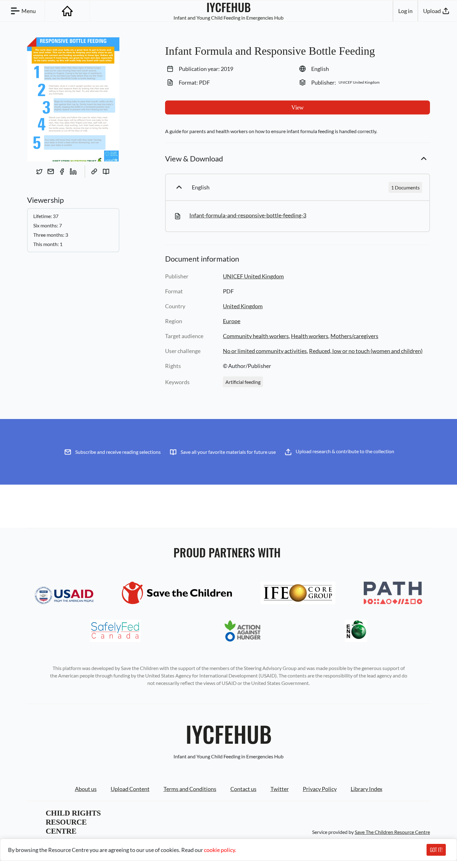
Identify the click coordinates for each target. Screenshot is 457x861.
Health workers (309, 336)
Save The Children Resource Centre (392, 832)
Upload (432, 10)
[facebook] (62, 171)
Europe (231, 321)
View (297, 107)
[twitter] (39, 171)
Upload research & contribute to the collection (345, 451)
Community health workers (256, 336)
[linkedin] (73, 171)
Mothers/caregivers (354, 336)
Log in (405, 10)
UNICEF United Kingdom (253, 276)
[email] (51, 171)
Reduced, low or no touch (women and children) (365, 350)
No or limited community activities (265, 350)
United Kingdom (243, 306)
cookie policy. (220, 849)
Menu (28, 10)
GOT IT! (436, 850)
